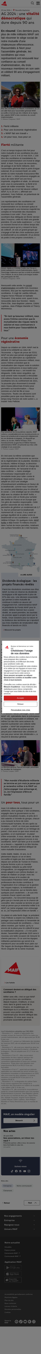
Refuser (20, 704)
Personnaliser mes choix (20, 710)
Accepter (20, 698)
